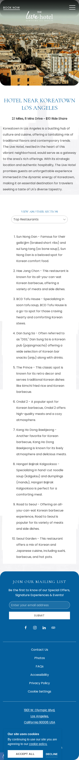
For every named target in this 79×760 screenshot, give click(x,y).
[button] (72, 7)
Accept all (25, 753)
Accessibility (39, 675)
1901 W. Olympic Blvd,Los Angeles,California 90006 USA (39, 716)
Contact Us (39, 649)
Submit (39, 615)
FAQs (40, 666)
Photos (39, 658)
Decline (52, 754)
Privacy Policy (39, 683)
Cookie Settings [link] (39, 691)
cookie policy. (38, 744)
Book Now (11, 8)
